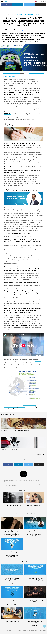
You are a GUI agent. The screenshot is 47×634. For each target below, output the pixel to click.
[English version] (35, 1)
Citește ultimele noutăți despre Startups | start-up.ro (28, 14)
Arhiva (31, 631)
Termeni (42, 630)
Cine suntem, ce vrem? (21, 630)
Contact (35, 631)
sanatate (25, 513)
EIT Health (30, 513)
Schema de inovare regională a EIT (14, 407)
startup (12, 513)
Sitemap (27, 631)
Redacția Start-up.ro (13, 29)
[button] (37, 1)
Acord (32, 630)
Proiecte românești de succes (9, 76)
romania (21, 513)
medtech (34, 513)
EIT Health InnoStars (29, 405)
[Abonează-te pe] (23, 30)
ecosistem (16, 513)
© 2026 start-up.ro (8, 630)
